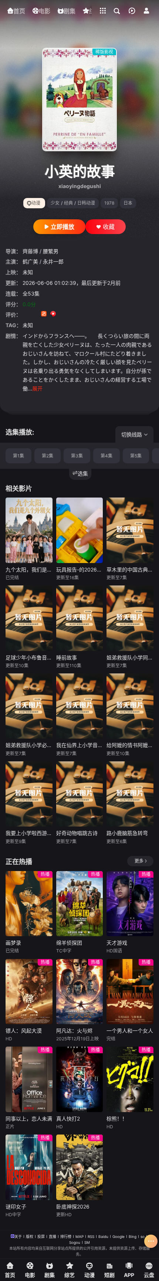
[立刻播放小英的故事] (79, 100)
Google (118, 1236)
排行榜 (65, 1236)
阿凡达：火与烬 (74, 1030)
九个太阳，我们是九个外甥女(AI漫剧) (29, 569)
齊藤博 (30, 251)
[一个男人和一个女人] (129, 991)
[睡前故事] (79, 618)
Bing (132, 1236)
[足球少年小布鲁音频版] (29, 618)
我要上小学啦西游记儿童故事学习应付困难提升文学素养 (29, 833)
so (143, 1236)
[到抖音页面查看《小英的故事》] (34, 314)
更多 (139, 861)
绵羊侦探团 (69, 942)
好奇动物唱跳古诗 (77, 833)
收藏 (109, 226)
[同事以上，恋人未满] (29, 1079)
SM (87, 1242)
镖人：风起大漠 (24, 1030)
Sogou (74, 1242)
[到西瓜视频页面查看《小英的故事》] (53, 314)
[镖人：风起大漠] (29, 991)
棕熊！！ (116, 1118)
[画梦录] (29, 903)
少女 (55, 203)
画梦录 (13, 942)
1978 (109, 203)
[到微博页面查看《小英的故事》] (62, 314)
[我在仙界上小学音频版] (79, 706)
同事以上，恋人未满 (29, 1118)
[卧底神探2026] (79, 1167)
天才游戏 (116, 942)
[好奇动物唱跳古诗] (79, 794)
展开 (37, 388)
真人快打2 (68, 1118)
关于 (18, 1236)
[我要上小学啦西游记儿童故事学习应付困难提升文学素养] (29, 794)
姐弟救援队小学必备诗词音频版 (29, 745)
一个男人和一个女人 (129, 1030)
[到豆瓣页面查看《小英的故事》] (25, 314)
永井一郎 (53, 261)
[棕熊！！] (129, 1079)
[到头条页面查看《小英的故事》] (71, 314)
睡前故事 (66, 657)
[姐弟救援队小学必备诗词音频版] (29, 706)
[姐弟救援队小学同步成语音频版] (129, 618)
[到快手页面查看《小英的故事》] (44, 314)
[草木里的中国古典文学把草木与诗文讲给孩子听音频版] (129, 530)
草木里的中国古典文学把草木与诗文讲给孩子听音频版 (129, 569)
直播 (52, 1236)
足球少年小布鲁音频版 (29, 657)
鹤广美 (30, 261)
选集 (83, 473)
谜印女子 (16, 1206)
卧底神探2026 (72, 1206)
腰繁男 (50, 251)
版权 (29, 1236)
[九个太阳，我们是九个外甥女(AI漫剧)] (29, 530)
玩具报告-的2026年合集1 (79, 569)
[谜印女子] (29, 1167)
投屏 (41, 1236)
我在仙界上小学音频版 (79, 745)
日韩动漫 (86, 203)
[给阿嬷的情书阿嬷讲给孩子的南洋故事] (129, 706)
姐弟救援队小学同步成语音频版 (129, 657)
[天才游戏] (129, 903)
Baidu (103, 1236)
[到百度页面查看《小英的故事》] (81, 314)
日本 (128, 203)
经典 (68, 203)
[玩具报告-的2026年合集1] (79, 530)
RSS (91, 1236)
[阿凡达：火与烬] (79, 991)
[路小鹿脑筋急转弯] (129, 794)
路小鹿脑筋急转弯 (127, 833)
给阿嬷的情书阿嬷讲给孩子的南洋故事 (129, 745)
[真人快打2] (79, 1079)
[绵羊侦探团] (79, 903)
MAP (79, 1236)
